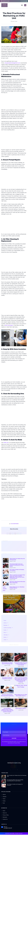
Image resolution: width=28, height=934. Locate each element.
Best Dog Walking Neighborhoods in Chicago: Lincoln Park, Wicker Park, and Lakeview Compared (7, 710)
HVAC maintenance (15, 523)
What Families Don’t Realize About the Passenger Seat (7, 663)
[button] (22, 5)
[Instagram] (15, 766)
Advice (5, 622)
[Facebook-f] (10, 766)
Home (5, 620)
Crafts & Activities (7, 627)
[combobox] (13, 547)
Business (5, 625)
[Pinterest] (17, 766)
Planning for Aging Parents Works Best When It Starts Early (17, 582)
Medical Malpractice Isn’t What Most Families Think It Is (17, 587)
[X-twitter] (12, 766)
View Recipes (8, 609)
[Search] (24, 547)
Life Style (6, 634)
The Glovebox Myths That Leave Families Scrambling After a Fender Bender (17, 565)
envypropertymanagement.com (12, 63)
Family (5, 630)
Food (5, 632)
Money (5, 637)
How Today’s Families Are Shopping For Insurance (7, 678)
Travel (5, 639)
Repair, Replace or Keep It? (20, 708)
